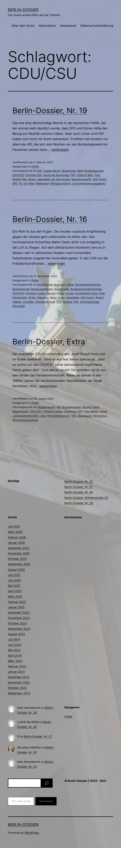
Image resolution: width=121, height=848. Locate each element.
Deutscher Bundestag (56, 175)
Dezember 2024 (18, 612)
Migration (42, 297)
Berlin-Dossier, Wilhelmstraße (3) (86, 497)
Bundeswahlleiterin (42, 289)
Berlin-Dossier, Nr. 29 (78, 503)
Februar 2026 (17, 537)
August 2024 (16, 634)
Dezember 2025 (18, 548)
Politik (35, 166)
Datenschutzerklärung (96, 26)
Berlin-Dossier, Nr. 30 (78, 492)
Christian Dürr (34, 175)
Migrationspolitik (81, 179)
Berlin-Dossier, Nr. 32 (78, 481)
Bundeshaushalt (71, 407)
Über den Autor (23, 26)
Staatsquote (84, 415)
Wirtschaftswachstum (25, 420)
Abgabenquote (46, 407)
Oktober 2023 (17, 688)
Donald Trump (55, 293)
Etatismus (70, 411)
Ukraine (67, 301)
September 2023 (19, 693)
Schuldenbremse (45, 301)
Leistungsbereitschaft (25, 415)
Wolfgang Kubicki (60, 183)
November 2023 (19, 682)
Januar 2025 (16, 607)
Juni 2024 (14, 644)
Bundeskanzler (21, 289)
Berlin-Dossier (23, 10)
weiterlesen (60, 150)
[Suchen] (47, 783)
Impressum (68, 26)
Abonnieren (47, 26)
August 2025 (16, 569)
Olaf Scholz (100, 179)
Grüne (31, 179)
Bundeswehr (62, 289)
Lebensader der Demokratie (53, 179)
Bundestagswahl (93, 170)
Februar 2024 (17, 666)
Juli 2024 (14, 639)
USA (75, 301)
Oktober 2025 (17, 558)
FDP (72, 175)
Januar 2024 (16, 671)
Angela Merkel (51, 170)
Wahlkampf (42, 183)
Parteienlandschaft (58, 415)
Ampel (70, 284)
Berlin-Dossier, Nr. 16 (49, 219)
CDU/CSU (18, 175)
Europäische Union (86, 293)
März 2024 (15, 661)
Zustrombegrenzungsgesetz (89, 183)
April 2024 (15, 655)
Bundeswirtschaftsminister (86, 289)
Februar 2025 (17, 601)
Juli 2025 (14, 575)
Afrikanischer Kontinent (51, 284)
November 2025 (19, 553)
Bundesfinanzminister (88, 284)
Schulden (28, 301)
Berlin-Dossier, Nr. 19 (49, 110)
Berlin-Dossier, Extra (48, 341)
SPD (14, 183)
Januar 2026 (16, 542)
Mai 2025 (14, 585)
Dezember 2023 (18, 677)
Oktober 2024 (17, 623)
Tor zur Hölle (26, 183)
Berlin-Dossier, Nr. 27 (38, 736)
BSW (80, 170)
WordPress (32, 832)
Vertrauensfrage (89, 301)
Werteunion (100, 415)
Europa (69, 293)
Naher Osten (57, 297)
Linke (43, 415)
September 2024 (19, 628)
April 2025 (15, 591)
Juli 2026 (14, 526)
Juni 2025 (14, 580)
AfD (39, 170)
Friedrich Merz (85, 175)
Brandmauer (69, 170)
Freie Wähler (91, 411)
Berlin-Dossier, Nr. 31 (78, 487)
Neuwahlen (72, 297)
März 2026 (15, 532)
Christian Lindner (36, 293)
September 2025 (19, 564)
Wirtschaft (18, 306)
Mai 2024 (14, 650)
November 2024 (19, 618)
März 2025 (15, 596)
